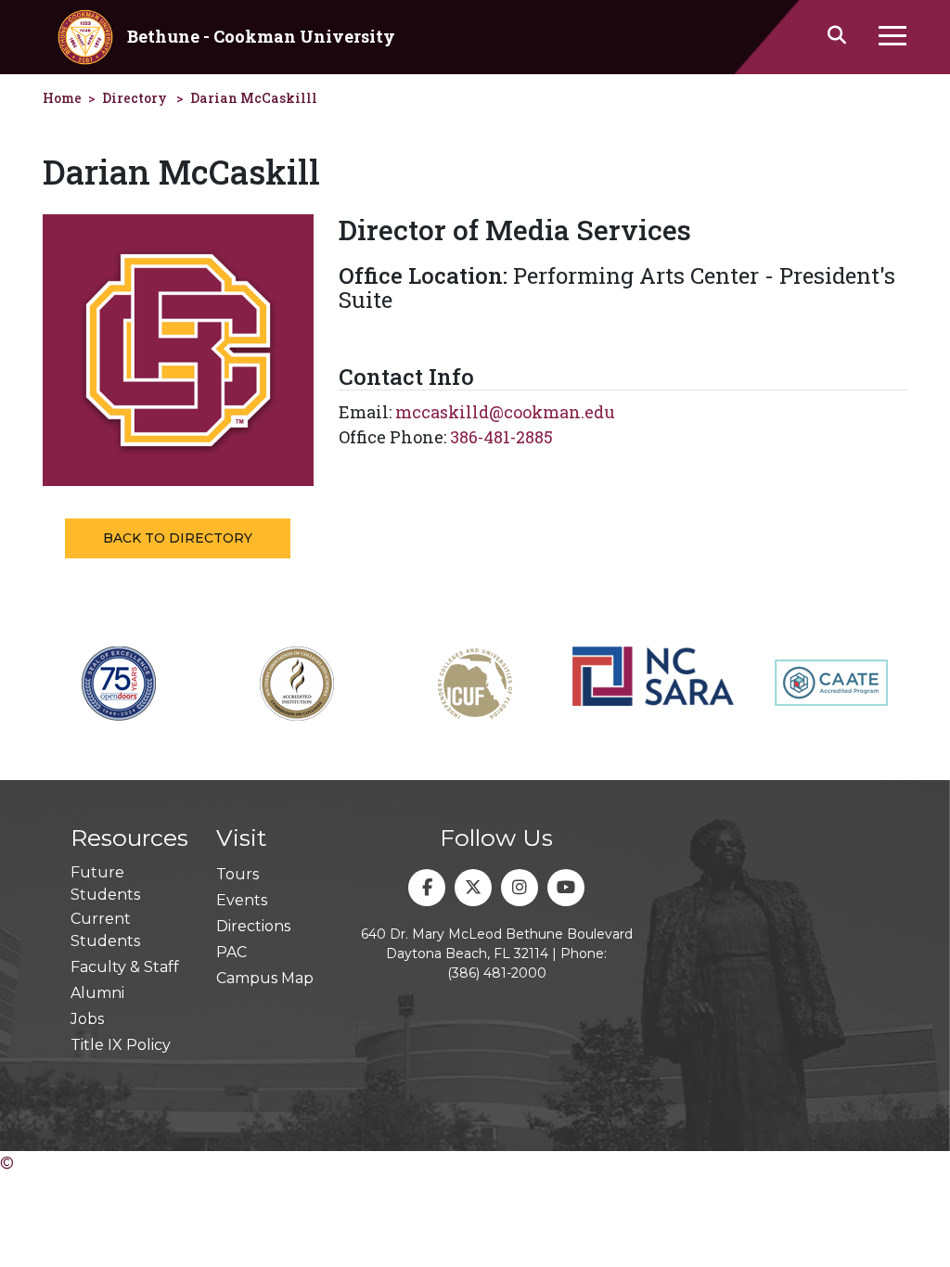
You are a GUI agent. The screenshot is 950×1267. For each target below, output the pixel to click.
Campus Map (265, 978)
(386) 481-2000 (496, 973)
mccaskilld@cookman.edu (505, 412)
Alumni (97, 993)
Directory (134, 98)
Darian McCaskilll (253, 98)
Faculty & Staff (125, 967)
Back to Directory (177, 538)
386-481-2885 (501, 437)
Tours (237, 874)
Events (241, 900)
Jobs (87, 1019)
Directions (253, 926)
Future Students (105, 883)
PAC (231, 952)
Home (62, 98)
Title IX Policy (121, 1045)
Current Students (105, 930)
